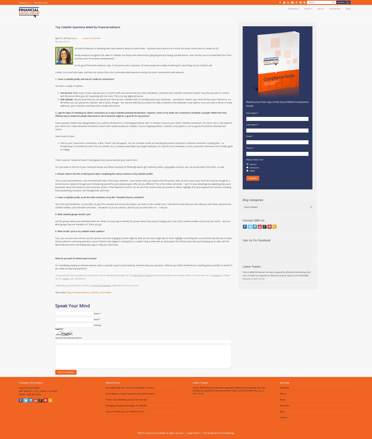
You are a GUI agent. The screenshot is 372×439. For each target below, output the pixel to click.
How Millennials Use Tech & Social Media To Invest (130, 387)
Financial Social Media (36, 10)
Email (96, 319)
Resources (334, 8)
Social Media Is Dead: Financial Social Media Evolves (130, 393)
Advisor (308, 8)
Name (96, 313)
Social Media (105, 292)
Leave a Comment (92, 38)
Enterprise (293, 8)
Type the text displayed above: (68, 337)
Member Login (343, 2)
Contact (283, 417)
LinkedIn (94, 292)
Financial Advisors (80, 292)
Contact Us (24, 2)
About (321, 8)
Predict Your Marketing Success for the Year (126, 399)
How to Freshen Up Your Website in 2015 (125, 411)
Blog (348, 8)
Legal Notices (193, 433)
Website (97, 325)
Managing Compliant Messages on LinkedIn (126, 405)
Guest (74, 38)
